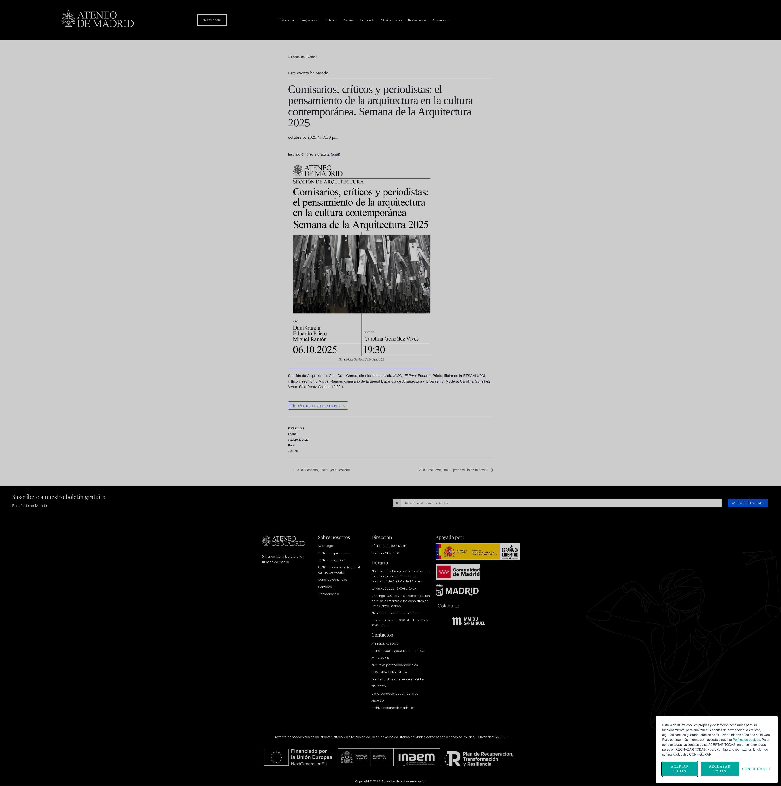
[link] (746, 739)
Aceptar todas (680, 769)
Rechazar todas (720, 769)
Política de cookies (746, 739)
